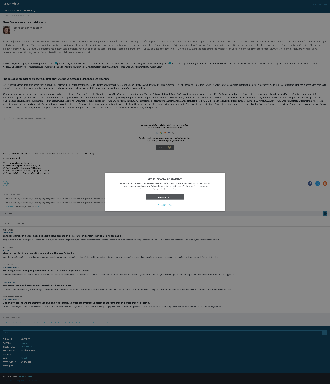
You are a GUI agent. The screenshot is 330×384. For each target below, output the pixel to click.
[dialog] (165, 192)
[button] (165, 205)
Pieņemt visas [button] (165, 197)
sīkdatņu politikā (185, 189)
